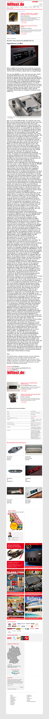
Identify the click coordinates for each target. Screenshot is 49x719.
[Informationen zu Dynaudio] (28, 624)
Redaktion (12, 698)
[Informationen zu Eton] (9, 627)
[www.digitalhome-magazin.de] (9, 640)
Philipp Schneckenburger (15, 537)
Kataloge (12, 701)
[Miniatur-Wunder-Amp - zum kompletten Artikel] (14, 18)
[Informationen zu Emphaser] (33, 624)
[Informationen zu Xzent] (14, 631)
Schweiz (10, 664)
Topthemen (13, 703)
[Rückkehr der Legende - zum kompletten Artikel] (14, 398)
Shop (38, 7)
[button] (41, 105)
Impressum (29, 695)
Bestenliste (17, 7)
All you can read (10, 8)
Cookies (28, 699)
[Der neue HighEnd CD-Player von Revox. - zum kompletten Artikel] (14, 387)
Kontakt (28, 700)
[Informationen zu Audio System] (14, 624)
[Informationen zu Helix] (23, 627)
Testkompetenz (13, 697)
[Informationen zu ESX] (37, 624)
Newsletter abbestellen (12, 688)
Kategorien (26, 7)
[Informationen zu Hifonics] (28, 627)
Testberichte (12, 7)
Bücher (12, 696)
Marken (21, 7)
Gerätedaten (13, 699)
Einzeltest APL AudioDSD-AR (28, 501)
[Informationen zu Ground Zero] (18, 627)
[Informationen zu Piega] (23, 629)
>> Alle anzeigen (23, 22)
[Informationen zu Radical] (27, 629)
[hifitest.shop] (27, 640)
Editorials (12, 704)
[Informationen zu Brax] (23, 624)
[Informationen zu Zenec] (19, 631)
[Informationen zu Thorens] (37, 629)
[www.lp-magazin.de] (23, 640)
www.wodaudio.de (34, 416)
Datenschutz (29, 698)
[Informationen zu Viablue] (9, 631)
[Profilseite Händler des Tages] (15, 674)
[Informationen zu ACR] (9, 624)
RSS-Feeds (13, 702)
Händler (30, 7)
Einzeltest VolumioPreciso (9, 458)
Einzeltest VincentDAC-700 (9, 501)
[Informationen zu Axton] (19, 624)
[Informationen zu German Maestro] (14, 627)
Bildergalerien (13, 700)
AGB (28, 697)
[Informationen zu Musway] (13, 629)
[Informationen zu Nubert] (18, 629)
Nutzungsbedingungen (31, 701)
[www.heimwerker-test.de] (19, 640)
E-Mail (13, 538)
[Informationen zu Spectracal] (32, 629)
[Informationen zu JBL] (32, 627)
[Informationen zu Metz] (9, 629)
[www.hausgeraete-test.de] (14, 640)
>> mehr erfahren (11, 530)
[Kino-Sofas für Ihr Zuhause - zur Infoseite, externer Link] (14, 30)
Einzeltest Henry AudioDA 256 (28, 458)
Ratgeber (34, 7)
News (8, 7)
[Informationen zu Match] (37, 627)
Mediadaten (29, 696)
